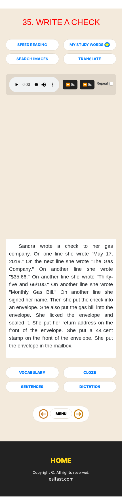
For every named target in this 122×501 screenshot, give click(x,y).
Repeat (102, 83)
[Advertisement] (61, 169)
